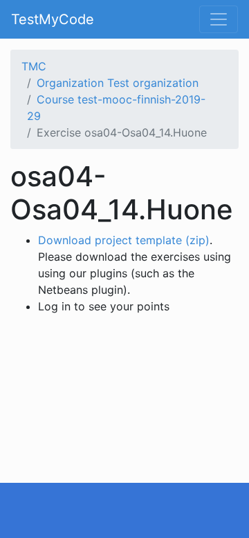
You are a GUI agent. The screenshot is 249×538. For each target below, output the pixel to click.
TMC (33, 66)
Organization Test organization (118, 83)
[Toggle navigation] (218, 19)
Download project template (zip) (124, 240)
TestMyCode (52, 19)
